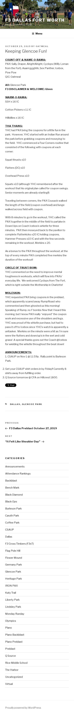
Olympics (10, 620)
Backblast (11, 480)
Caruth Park (12, 515)
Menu (38, 33)
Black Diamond (14, 494)
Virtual (9, 683)
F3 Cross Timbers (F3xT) (19, 543)
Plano (8, 627)
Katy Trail (10, 592)
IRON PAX (11, 585)
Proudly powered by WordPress (23, 707)
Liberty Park (12, 599)
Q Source (10, 655)
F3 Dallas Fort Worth (35, 20)
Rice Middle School (16, 662)
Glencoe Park (32, 404)
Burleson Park (13, 508)
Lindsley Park (13, 606)
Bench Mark (12, 487)
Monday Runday (14, 613)
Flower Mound (13, 557)
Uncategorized (14, 676)
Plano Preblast (14, 641)
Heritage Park (13, 578)
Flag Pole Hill (12, 550)
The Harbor (11, 669)
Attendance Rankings (18, 473)
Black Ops (11, 501)
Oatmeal (42, 46)
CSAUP (9, 529)
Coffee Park (12, 522)
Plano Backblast (14, 634)
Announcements (15, 466)
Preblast (10, 648)
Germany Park (13, 564)
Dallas (15, 404)
